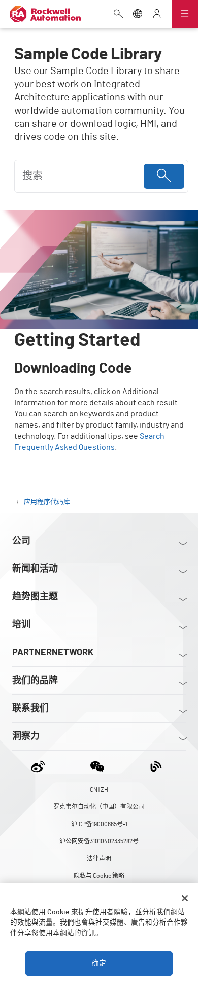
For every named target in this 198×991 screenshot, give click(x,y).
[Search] (164, 176)
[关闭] (185, 898)
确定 (99, 963)
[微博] (40, 765)
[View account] (156, 14)
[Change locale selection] (137, 14)
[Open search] (118, 14)
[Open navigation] (185, 14)
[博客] (156, 765)
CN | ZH (99, 790)
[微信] (97, 765)
